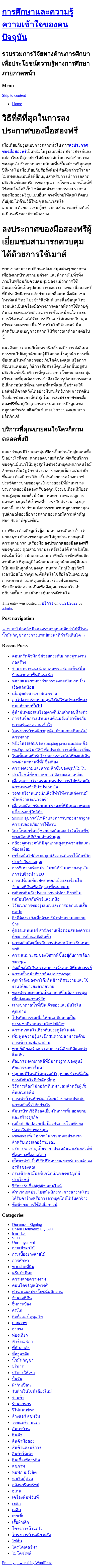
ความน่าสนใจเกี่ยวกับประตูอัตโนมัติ (43, 1030)
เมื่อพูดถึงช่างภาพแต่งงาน (34, 693)
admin (7, 608)
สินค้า (17, 1435)
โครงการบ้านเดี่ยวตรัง (31, 1535)
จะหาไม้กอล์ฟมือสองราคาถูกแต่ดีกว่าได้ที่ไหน (45, 629)
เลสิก (16, 1503)
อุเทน (16, 1491)
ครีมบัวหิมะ (22, 1273)
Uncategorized (23, 1242)
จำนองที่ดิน (22, 1298)
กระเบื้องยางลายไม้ (29, 1254)
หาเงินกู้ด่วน (22, 1478)
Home (17, 104)
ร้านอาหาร (21, 1404)
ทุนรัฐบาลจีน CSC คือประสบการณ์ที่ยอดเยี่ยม (51, 749)
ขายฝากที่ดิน (23, 1267)
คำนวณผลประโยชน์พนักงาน (37, 1292)
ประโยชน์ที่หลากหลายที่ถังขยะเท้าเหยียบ (47, 774)
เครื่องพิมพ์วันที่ (25, 1497)
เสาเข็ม (18, 1516)
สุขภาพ (18, 1466)
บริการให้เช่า (23, 1373)
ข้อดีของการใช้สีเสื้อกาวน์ (34, 1204)
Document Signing (27, 1224)
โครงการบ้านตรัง (27, 1528)
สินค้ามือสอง (23, 1441)
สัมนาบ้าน (21, 1429)
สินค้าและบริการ (26, 1447)
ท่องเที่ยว (20, 1335)
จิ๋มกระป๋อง (21, 1304)
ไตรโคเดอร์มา (24, 1547)
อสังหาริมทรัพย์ (25, 1485)
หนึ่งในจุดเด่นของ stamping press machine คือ (50, 743)
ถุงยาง (17, 1329)
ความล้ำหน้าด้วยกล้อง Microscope (41, 974)
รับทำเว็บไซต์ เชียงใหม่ (32, 1391)
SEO (16, 1238)
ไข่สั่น (17, 1541)
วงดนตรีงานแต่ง (26, 1422)
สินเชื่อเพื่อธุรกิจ (26, 1460)
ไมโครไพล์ (21, 1553)
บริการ (47, 603)
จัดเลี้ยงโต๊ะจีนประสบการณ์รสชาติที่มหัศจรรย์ (52, 968)
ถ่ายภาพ (19, 1323)
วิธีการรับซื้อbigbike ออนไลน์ (37, 1186)
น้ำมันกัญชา (23, 1360)
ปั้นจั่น (17, 1379)
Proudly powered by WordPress (27, 1563)
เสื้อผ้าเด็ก (20, 1522)
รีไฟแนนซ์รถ (23, 1410)
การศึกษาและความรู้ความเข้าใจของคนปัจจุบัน (37, 24)
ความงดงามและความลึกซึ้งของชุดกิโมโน (49, 768)
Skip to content (14, 95)
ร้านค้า (18, 1397)
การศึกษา (20, 1260)
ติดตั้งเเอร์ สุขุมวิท (27, 1316)
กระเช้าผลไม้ (23, 1248)
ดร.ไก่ (17, 1310)
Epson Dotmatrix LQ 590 (32, 1229)
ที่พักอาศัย (21, 1348)
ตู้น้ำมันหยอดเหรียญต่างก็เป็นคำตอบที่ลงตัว (49, 712)
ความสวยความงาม (29, 1279)
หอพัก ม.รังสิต (24, 1472)
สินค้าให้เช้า (22, 1454)
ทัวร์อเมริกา (22, 1341)
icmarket (19, 1233)
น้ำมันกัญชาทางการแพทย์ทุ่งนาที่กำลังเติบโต (44, 635)
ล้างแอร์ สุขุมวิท (26, 1416)
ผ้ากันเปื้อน (21, 1385)
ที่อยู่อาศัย (20, 1354)
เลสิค (16, 1510)
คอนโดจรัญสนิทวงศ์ (30, 1285)
